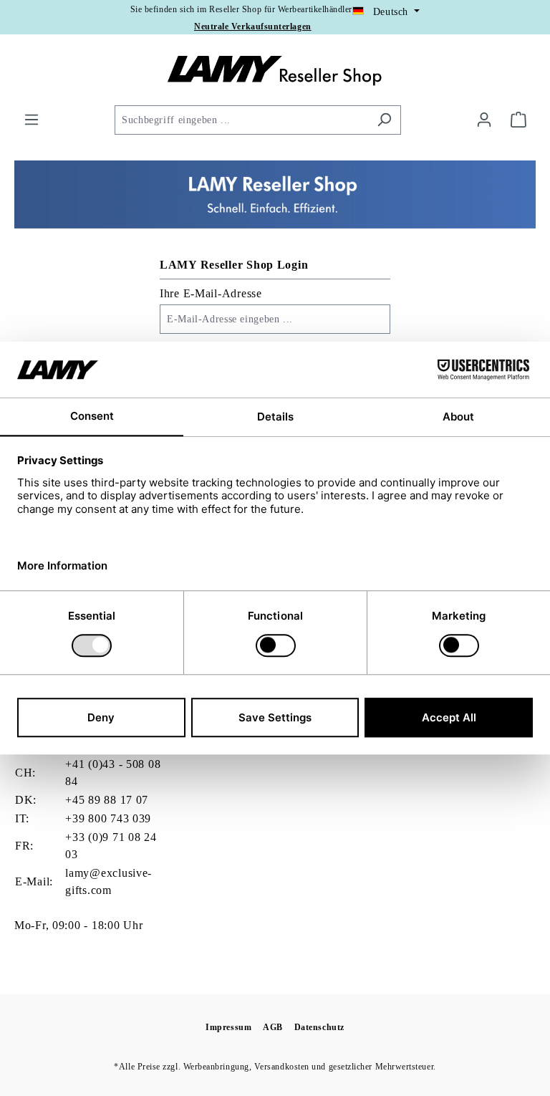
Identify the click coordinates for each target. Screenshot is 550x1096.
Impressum (228, 1027)
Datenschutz (319, 1027)
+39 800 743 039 (108, 818)
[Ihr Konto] (484, 120)
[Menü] (31, 120)
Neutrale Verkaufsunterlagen (253, 26)
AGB (273, 1027)
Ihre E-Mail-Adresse (211, 293)
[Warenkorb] (518, 120)
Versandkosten (281, 1067)
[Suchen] (384, 120)
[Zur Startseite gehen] (275, 72)
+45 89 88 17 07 (106, 800)
